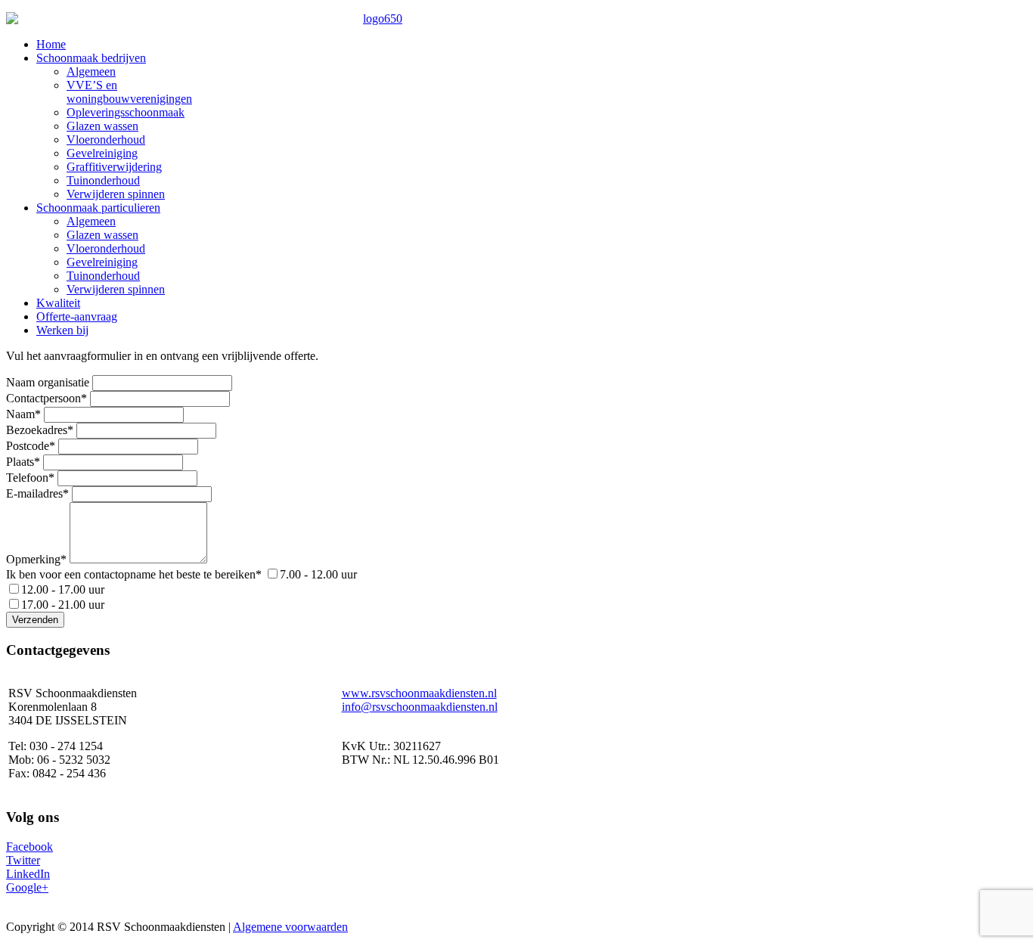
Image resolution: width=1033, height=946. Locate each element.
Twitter (23, 860)
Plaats (23, 461)
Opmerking (36, 559)
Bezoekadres (39, 429)
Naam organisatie (47, 382)
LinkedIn (28, 873)
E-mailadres (37, 493)
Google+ (27, 887)
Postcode (30, 445)
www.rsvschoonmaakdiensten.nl (419, 693)
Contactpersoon (46, 398)
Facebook (29, 846)
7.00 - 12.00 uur (318, 574)
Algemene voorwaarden (290, 926)
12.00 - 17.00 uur (62, 589)
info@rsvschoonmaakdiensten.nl (420, 706)
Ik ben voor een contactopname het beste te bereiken (134, 574)
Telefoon (30, 477)
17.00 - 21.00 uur (62, 604)
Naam (23, 414)
